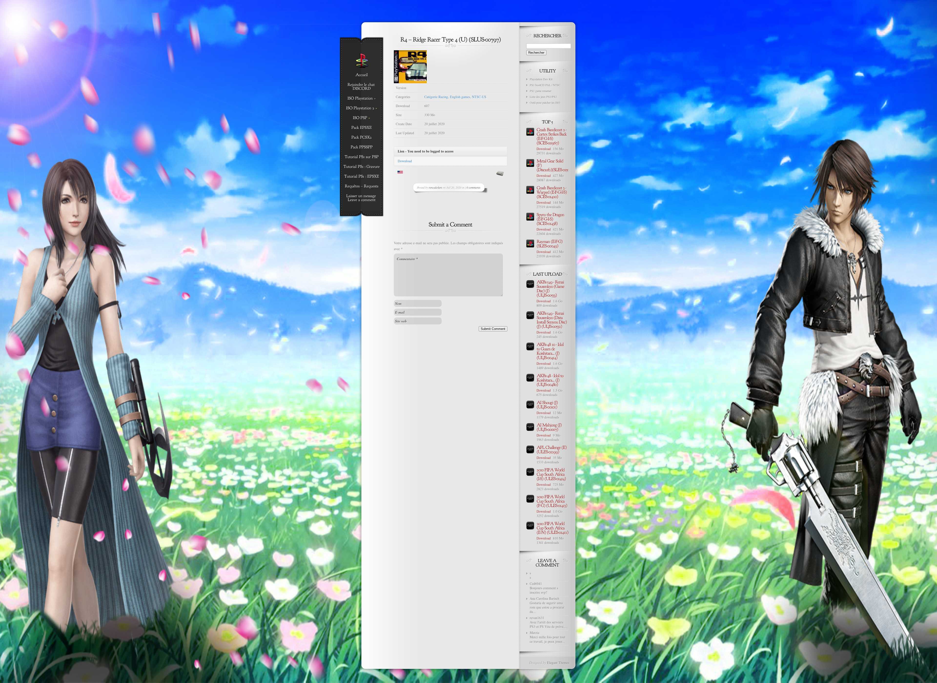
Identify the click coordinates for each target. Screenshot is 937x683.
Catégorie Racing (436, 96)
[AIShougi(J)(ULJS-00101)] (548, 404)
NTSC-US (479, 96)
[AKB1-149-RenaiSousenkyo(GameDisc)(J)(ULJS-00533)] (551, 288)
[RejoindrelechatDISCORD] (361, 87)
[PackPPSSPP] (361, 147)
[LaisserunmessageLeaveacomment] (361, 198)
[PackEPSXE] (361, 128)
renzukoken (435, 187)
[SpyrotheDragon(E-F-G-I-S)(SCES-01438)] (551, 218)
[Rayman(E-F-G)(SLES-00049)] (550, 243)
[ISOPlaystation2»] (361, 108)
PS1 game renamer (540, 91)
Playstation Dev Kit (541, 79)
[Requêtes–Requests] (361, 186)
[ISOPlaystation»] (361, 99)
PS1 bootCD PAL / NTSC (545, 85)
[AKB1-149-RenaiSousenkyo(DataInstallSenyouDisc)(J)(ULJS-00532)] (552, 319)
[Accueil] (361, 75)
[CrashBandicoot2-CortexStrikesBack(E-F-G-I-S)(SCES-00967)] (552, 135)
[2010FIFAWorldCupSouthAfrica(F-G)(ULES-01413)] (552, 500)
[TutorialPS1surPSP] (361, 157)
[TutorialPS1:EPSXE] (361, 177)
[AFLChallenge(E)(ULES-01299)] (552, 449)
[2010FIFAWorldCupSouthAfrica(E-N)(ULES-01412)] (552, 527)
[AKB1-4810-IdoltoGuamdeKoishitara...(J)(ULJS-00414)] (550, 350)
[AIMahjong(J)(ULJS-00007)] (549, 427)
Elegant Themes (558, 662)
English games (460, 96)
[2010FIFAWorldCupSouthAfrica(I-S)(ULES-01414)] (551, 474)
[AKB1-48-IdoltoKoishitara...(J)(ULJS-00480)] (550, 379)
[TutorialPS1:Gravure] (361, 167)
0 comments (473, 187)
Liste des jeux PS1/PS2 (543, 97)
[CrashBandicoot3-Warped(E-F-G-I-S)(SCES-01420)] (552, 191)
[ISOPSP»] (361, 118)
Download (405, 161)
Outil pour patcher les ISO (545, 102)
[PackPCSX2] (361, 138)
